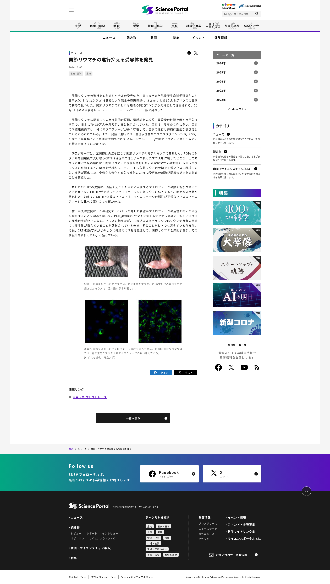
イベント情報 (237, 517)
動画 (154, 37)
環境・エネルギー (157, 549)
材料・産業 (193, 26)
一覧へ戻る (133, 418)
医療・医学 (97, 26)
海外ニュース (206, 533)
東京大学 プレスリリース (90, 397)
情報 (175, 26)
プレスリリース (208, 523)
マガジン (204, 539)
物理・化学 (155, 26)
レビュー (76, 533)
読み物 (131, 37)
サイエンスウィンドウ (102, 538)
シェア (164, 372)
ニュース (109, 37)
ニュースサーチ (208, 528)
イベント (198, 37)
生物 (78, 26)
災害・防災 (232, 26)
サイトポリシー (77, 577)
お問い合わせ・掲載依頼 (231, 555)
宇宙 (136, 26)
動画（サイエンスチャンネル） (92, 548)
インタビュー (110, 533)
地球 (117, 26)
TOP (71, 449)
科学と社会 (251, 26)
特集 (176, 37)
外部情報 (220, 37)
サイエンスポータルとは (244, 539)
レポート (92, 533)
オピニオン (77, 538)
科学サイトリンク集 (241, 531)
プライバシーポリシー (103, 577)
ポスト (188, 372)
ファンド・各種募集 (241, 524)
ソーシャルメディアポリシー (137, 577)
